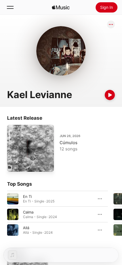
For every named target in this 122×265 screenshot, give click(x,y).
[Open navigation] (10, 7)
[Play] (110, 95)
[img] (61, 7)
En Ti (27, 196)
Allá (26, 227)
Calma (28, 212)
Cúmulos (68, 142)
